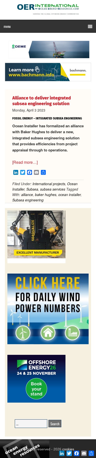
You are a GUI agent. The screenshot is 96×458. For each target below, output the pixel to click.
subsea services (52, 189)
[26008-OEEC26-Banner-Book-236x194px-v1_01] (36, 401)
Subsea (32, 189)
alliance (27, 194)
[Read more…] (25, 162)
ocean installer (69, 194)
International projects (48, 183)
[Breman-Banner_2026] (36, 262)
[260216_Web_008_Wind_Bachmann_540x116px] (48, 80)
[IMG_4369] (48, 60)
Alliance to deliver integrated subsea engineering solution (41, 100)
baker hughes (45, 194)
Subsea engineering (28, 199)
